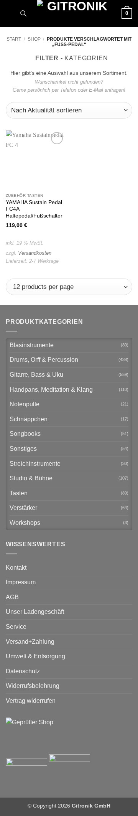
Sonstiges (23, 448)
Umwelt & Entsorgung (35, 656)
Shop (34, 39)
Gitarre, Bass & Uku (36, 374)
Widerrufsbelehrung (32, 685)
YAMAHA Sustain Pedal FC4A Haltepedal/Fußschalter (34, 209)
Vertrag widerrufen (31, 700)
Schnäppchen (29, 419)
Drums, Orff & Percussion (44, 359)
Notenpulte (24, 404)
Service (16, 626)
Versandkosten (34, 253)
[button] (10, 13)
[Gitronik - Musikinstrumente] (74, 13)
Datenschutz (23, 671)
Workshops (25, 522)
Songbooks (25, 433)
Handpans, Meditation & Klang (51, 389)
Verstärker (23, 507)
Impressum (21, 582)
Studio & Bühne (31, 478)
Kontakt (16, 567)
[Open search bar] (23, 13)
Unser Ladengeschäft (35, 611)
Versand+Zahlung (30, 641)
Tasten (19, 493)
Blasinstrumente (32, 345)
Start (14, 39)
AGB (12, 597)
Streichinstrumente (35, 463)
